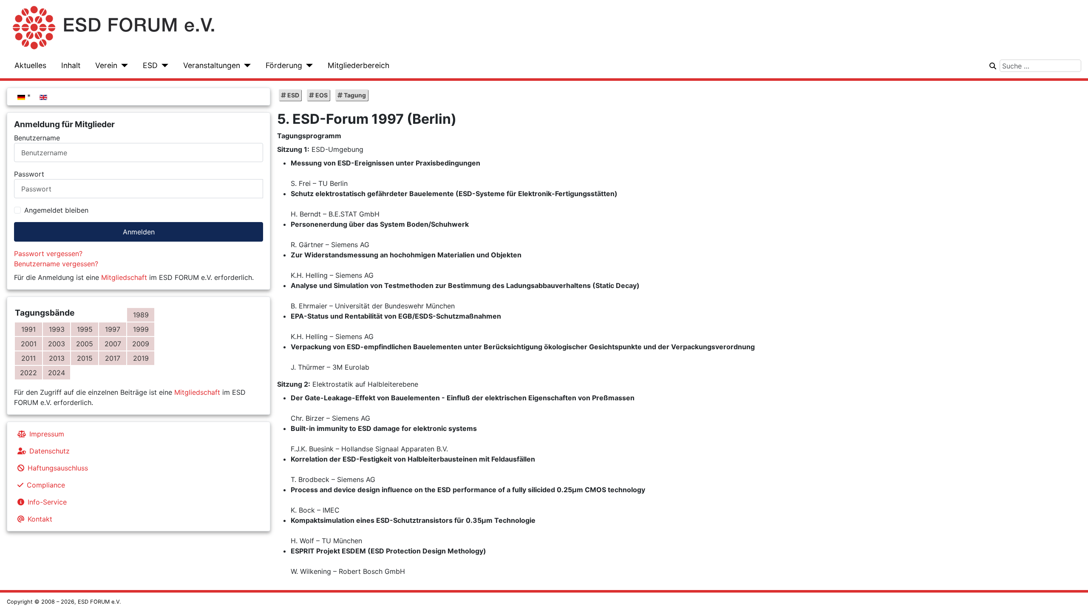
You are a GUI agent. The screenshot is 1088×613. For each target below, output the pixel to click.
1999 (141, 329)
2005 (84, 343)
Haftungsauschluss (58, 468)
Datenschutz (49, 451)
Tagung (354, 95)
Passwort (29, 174)
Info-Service (47, 502)
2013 (57, 358)
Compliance (46, 485)
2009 (140, 343)
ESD (150, 65)
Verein (106, 65)
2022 (28, 372)
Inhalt (70, 65)
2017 (112, 358)
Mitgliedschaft (124, 277)
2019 (141, 358)
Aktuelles (30, 65)
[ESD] (163, 65)
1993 (57, 329)
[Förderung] (307, 65)
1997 (112, 329)
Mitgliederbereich (358, 65)
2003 (56, 343)
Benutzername (37, 138)
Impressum (46, 434)
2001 (29, 343)
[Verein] (122, 65)
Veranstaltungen (211, 65)
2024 (56, 372)
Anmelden (139, 232)
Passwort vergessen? (48, 253)
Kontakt (40, 519)
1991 (28, 329)
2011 (28, 358)
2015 (85, 358)
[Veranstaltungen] (245, 65)
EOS (321, 95)
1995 (85, 329)
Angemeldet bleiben (56, 210)
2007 (113, 343)
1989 (141, 315)
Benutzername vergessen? (56, 263)
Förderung (284, 65)
